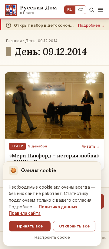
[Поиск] (91, 10)
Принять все (30, 226)
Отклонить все (74, 226)
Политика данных (58, 206)
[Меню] (100, 9)
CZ (80, 9)
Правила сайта (25, 213)
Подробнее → (91, 25)
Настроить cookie (52, 237)
